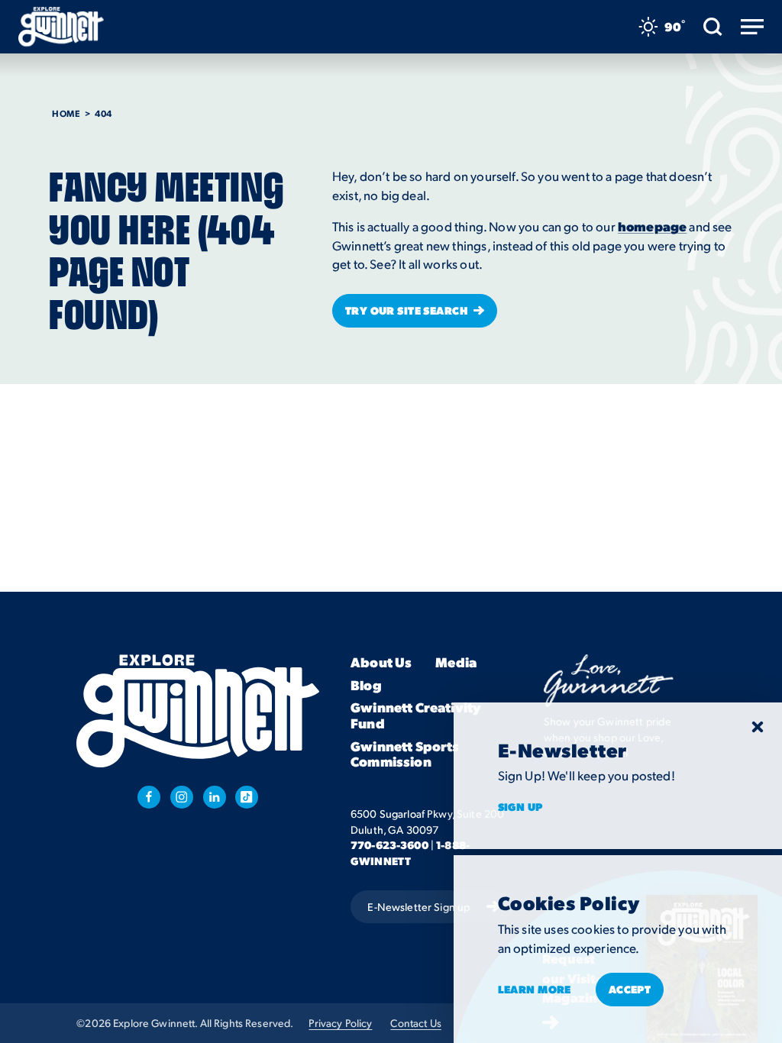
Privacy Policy (340, 1022)
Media (456, 662)
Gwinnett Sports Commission (405, 754)
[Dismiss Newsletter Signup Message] (757, 726)
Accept (630, 989)
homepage (652, 226)
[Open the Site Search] (712, 27)
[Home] (61, 27)
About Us (381, 662)
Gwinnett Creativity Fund (416, 715)
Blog (366, 685)
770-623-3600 (389, 844)
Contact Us (415, 1022)
